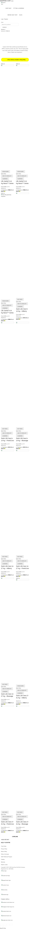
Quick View (3, 173)
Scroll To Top (3, 928)
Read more (6, 171)
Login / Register (4, 19)
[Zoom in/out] (11, 925)
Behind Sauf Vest (12, 14)
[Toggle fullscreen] (7, 925)
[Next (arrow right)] (4, 926)
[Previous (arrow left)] (1, 926)
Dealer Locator (4, 864)
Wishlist (3, 29)
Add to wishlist (7, 176)
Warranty (3, 862)
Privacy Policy (4, 848)
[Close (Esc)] (1, 925)
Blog (20, 14)
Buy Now (20, 299)
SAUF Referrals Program (6, 856)
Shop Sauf (8, 8)
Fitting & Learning (18, 8)
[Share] (4, 925)
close (12, 0)
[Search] (1, 20)
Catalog (2, 859)
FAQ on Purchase (5, 854)
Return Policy (4, 851)
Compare (5, 178)
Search (5, 27)
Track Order (3, 846)
